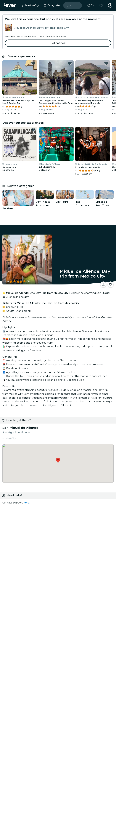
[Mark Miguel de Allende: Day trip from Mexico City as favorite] (111, 284)
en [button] (93, 5)
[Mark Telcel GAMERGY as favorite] (70, 130)
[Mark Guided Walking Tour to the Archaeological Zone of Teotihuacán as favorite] (106, 63)
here (26, 502)
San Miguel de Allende (20, 428)
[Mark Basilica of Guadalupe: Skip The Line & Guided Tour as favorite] (33, 63)
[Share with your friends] (103, 284)
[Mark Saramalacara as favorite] (33, 130)
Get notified (58, 43)
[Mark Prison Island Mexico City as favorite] (106, 130)
